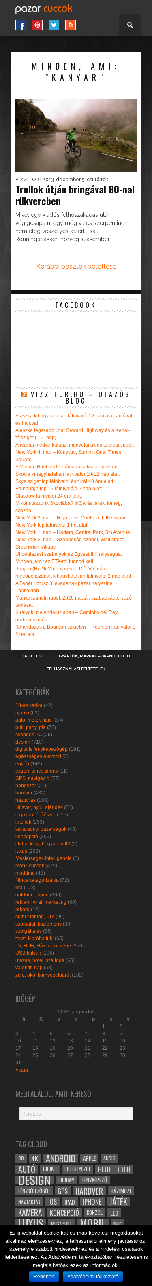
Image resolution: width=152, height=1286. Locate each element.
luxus (21, 851)
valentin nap (29, 967)
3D (21, 1158)
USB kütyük (28, 953)
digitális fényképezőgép (41, 749)
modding (25, 873)
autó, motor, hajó (33, 720)
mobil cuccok (29, 866)
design (22, 742)
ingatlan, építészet (35, 815)
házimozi (121, 1191)
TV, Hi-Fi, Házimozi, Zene (43, 946)
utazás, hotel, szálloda (39, 960)
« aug (21, 1070)
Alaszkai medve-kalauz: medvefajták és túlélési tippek (74, 445)
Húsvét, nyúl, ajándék (39, 807)
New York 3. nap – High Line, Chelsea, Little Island (71, 518)
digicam (66, 1179)
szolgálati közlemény (38, 924)
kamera (30, 1212)
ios (52, 1201)
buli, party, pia (30, 727)
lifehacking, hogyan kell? (42, 844)
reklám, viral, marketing (40, 902)
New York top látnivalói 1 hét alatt (51, 525)
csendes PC (28, 734)
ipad (69, 1201)
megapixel (61, 1223)
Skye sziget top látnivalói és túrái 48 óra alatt (64, 481)
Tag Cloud (33, 656)
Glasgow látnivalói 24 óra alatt (48, 496)
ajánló (22, 713)
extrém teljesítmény (36, 771)
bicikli (50, 1169)
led (114, 1212)
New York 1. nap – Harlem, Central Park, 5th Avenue (72, 532)
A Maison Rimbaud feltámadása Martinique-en (66, 467)
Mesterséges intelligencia (43, 858)
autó (26, 1169)
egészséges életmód (38, 756)
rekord (22, 909)
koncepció (26, 836)
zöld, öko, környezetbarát (43, 975)
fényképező (94, 1180)
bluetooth (114, 1169)
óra (19, 887)
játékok (23, 822)
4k (35, 1158)
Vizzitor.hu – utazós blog (81, 398)
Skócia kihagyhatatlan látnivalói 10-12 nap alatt (67, 474)
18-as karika (29, 705)
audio (109, 1158)
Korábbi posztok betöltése (76, 266)
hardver (23, 793)
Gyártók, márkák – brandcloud (94, 656)
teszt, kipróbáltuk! (34, 938)
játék (118, 1201)
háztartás (25, 800)
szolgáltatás (28, 931)
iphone (92, 1201)
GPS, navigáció (32, 778)
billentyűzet (77, 1168)
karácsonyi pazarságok (40, 829)
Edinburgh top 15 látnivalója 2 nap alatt (58, 489)
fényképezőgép (34, 1191)
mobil (93, 1223)
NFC (117, 1223)
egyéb (22, 764)
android (60, 1158)
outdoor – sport (32, 895)
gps (63, 1190)
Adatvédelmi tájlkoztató (92, 1277)
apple (89, 1158)
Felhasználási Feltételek (76, 669)
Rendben (44, 1277)
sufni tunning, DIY (34, 916)
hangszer (25, 785)
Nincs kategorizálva (37, 880)
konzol (95, 1212)
